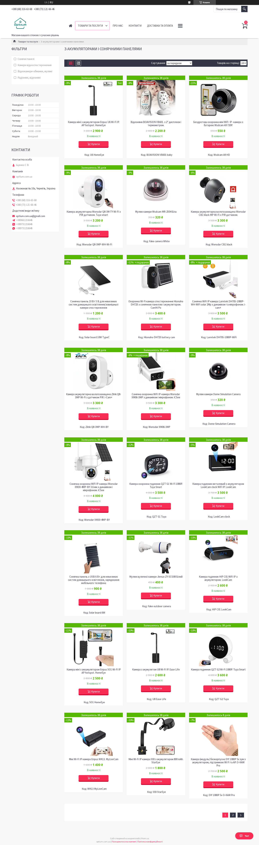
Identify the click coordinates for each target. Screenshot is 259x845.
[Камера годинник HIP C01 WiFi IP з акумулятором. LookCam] (218, 551)
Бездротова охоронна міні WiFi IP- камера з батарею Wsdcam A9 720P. (218, 123)
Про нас (118, 25)
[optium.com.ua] (36, 22)
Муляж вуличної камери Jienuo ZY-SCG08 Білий (156, 576)
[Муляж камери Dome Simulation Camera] (218, 369)
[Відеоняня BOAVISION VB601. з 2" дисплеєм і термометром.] (156, 97)
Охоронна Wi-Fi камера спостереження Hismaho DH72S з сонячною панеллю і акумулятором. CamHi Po (155, 304)
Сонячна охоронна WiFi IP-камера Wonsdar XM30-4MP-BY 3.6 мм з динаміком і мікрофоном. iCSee (94, 487)
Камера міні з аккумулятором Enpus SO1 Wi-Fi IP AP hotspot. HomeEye (94, 671)
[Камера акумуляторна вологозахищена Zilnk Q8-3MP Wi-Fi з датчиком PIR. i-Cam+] (93, 369)
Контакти (135, 25)
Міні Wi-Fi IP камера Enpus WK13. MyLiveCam (93, 759)
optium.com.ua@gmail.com (30, 216)
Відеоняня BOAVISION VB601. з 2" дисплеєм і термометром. (156, 123)
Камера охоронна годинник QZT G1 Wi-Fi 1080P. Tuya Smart (156, 485)
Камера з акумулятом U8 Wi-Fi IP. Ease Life (156, 669)
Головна (70, 25)
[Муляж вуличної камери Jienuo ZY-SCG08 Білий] (156, 551)
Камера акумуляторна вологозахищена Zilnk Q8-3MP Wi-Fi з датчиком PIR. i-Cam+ (93, 396)
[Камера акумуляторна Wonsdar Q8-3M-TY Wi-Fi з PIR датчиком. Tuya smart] (93, 186)
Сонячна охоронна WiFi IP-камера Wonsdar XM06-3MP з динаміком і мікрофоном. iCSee (156, 396)
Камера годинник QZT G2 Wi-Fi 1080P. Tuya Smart (218, 669)
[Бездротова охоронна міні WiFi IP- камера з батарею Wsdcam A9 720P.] (218, 97)
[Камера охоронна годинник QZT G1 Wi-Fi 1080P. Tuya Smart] (156, 459)
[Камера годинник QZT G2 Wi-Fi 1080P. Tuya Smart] (218, 644)
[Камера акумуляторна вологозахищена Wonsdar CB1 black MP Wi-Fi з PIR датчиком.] (218, 186)
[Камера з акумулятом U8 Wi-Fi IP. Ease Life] (156, 644)
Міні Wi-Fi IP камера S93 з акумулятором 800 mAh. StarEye (155, 761)
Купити (95, 144)
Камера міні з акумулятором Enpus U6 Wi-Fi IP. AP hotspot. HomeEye (93, 123)
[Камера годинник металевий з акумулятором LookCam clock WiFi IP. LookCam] (218, 459)
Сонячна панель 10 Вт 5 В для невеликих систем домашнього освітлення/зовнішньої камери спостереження (93, 304)
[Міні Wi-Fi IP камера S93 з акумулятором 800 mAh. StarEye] (156, 734)
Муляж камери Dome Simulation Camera (218, 394)
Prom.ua (145, 838)
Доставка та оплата (160, 25)
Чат (247, 835)
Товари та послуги (90, 25)
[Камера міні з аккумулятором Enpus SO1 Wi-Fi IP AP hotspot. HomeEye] (93, 644)
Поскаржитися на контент (124, 841)
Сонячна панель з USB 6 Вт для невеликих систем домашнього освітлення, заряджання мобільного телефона (93, 580)
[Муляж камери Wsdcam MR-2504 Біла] (156, 186)
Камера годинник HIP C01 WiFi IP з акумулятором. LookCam (218, 578)
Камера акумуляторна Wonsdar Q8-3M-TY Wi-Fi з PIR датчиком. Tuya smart (94, 213)
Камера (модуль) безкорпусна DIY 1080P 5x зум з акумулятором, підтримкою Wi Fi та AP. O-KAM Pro (218, 762)
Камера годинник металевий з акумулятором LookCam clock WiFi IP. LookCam (218, 485)
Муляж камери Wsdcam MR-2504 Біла (156, 211)
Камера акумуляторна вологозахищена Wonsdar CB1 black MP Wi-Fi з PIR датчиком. (218, 213)
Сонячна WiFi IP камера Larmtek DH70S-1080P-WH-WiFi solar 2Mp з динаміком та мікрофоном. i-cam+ (218, 304)
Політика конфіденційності (150, 841)
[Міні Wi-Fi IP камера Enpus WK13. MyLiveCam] (93, 734)
